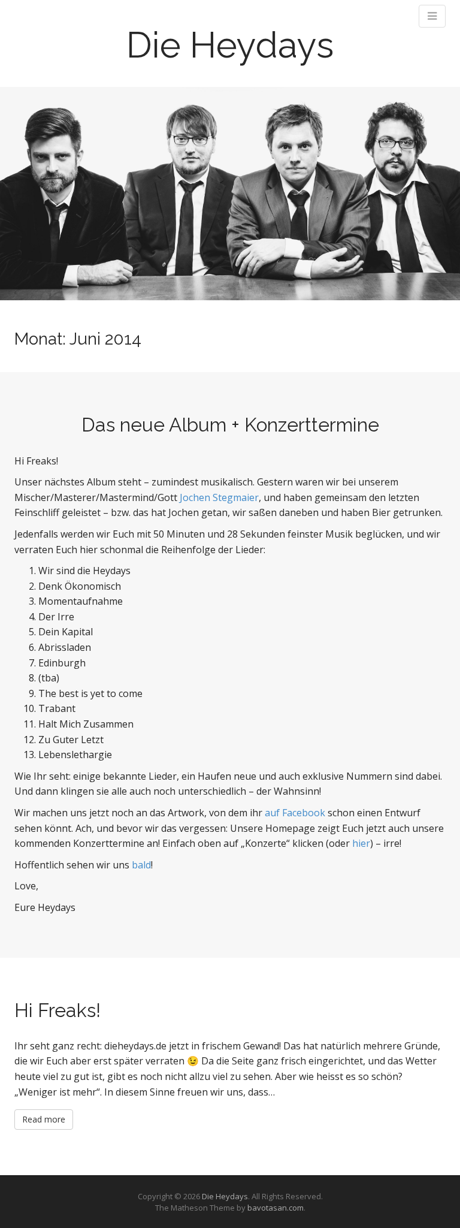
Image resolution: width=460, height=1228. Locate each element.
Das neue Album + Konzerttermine (230, 425)
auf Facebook (295, 812)
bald (141, 864)
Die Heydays (230, 45)
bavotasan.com (275, 1207)
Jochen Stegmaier (219, 497)
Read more (43, 1119)
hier (361, 843)
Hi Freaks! (57, 1010)
